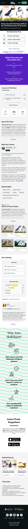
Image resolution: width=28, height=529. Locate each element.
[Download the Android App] (19, 509)
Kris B (16, 234)
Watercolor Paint (6, 189)
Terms (22, 518)
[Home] (13, 2)
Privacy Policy (5, 52)
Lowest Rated (11, 299)
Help (14, 518)
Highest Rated (5, 299)
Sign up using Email (14, 48)
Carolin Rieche (5, 248)
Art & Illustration (6, 192)
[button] (2, 3)
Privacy (18, 518)
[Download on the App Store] (14, 440)
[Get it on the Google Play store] (14, 444)
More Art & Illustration (7, 197)
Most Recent (17, 299)
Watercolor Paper (16, 189)
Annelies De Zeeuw (18, 248)
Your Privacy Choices (12, 522)
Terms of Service (20, 51)
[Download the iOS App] (8, 509)
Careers (10, 518)
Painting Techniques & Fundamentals (10, 195)
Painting (14, 192)
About (6, 518)
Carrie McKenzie (11, 147)
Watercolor (22, 192)
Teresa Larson (5, 234)
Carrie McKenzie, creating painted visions (11, 28)
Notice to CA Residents (14, 523)
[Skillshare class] (9, 464)
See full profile (19, 181)
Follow (15, 147)
